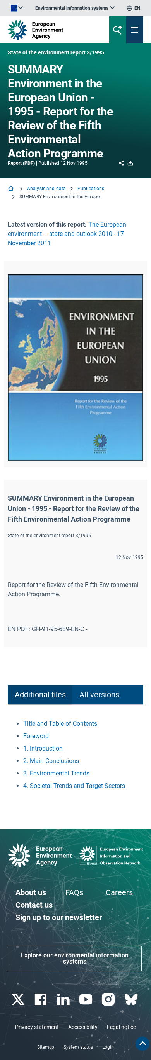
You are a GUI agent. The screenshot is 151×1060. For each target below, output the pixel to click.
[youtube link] (87, 1000)
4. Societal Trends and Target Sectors (74, 785)
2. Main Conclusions (51, 761)
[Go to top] (142, 1044)
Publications (90, 188)
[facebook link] (41, 1000)
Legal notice (121, 1027)
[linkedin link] (64, 1000)
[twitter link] (19, 1000)
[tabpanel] (75, 755)
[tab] (40, 695)
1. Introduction (43, 748)
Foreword (36, 736)
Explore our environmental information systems (75, 958)
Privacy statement (37, 1027)
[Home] (11, 189)
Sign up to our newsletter (58, 917)
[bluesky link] (132, 1000)
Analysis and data (46, 188)
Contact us (34, 905)
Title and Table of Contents (60, 723)
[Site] (51, 29)
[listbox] (75, 8)
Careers (119, 892)
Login (108, 1047)
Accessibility (83, 1027)
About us (30, 892)
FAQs (74, 892)
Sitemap (45, 1047)
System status (78, 1047)
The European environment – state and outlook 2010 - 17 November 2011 (67, 234)
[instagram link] (109, 1000)
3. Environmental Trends (56, 773)
